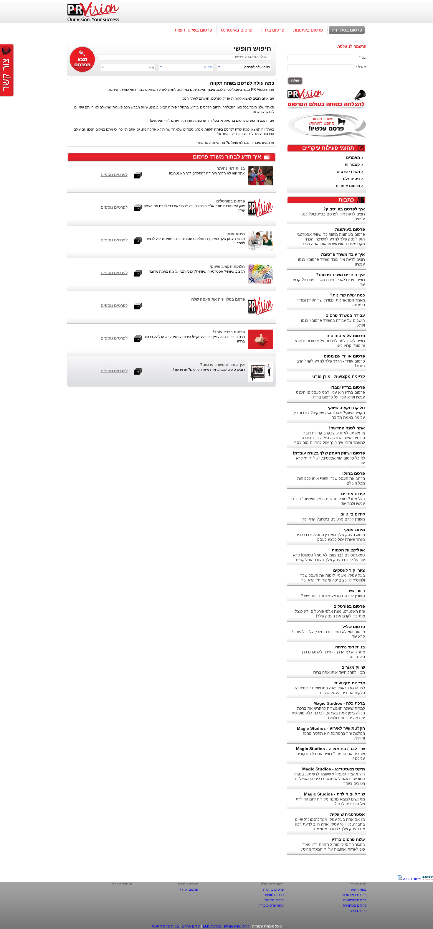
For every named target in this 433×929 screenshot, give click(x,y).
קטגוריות (352, 164)
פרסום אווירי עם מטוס (344, 356)
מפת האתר (358, 889)
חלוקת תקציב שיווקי (346, 407)
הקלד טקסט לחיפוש (251, 57)
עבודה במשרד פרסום (345, 315)
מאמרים (353, 157)
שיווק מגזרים (353, 667)
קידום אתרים (353, 493)
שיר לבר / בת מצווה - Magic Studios (330, 748)
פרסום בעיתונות (308, 29)
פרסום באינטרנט (236, 29)
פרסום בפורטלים (349, 606)
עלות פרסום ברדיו (348, 839)
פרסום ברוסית (273, 889)
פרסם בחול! (353, 473)
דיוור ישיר (356, 590)
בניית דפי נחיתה (350, 647)
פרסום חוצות (274, 895)
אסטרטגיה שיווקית (347, 814)
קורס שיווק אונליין (236, 926)
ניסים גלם (351, 179)
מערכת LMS (212, 926)
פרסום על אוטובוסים (345, 335)
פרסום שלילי (353, 626)
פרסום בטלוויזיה (347, 29)
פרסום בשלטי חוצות (193, 29)
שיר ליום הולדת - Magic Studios (334, 794)
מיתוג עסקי (354, 529)
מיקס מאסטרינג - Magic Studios (333, 769)
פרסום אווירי (189, 889)
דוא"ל (362, 67)
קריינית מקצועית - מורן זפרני (338, 376)
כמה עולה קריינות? (347, 295)
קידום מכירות (274, 900)
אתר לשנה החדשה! (347, 428)
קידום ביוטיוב (353, 514)
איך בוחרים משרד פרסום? (340, 274)
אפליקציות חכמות (348, 550)
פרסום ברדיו (272, 29)
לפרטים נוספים (114, 174)
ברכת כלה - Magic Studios (339, 703)
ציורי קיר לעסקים (349, 570)
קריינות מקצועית (349, 683)
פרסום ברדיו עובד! (347, 387)
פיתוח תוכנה (412, 879)
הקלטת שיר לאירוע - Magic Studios (331, 728)
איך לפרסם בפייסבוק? (344, 209)
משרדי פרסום (348, 171)
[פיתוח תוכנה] (427, 879)
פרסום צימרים (348, 186)
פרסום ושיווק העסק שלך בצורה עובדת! (329, 453)
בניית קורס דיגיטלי (165, 926)
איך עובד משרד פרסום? (342, 254)
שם (363, 57)
